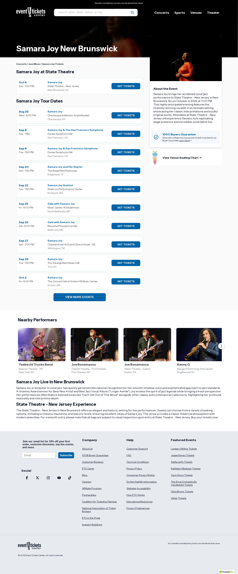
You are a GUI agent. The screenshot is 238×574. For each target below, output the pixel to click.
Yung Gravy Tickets (182, 475)
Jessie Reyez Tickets (182, 455)
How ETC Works (135, 495)
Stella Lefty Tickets (181, 462)
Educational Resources (139, 501)
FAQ (128, 455)
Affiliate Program (92, 488)
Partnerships (89, 495)
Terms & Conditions (137, 462)
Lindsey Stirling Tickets (184, 448)
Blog (84, 475)
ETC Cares (88, 468)
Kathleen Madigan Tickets (185, 468)
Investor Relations (92, 524)
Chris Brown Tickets (182, 491)
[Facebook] (26, 478)
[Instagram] (48, 478)
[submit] (132, 12)
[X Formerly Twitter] (37, 478)
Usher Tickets (178, 498)
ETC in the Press (91, 518)
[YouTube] (59, 478)
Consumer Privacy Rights (140, 475)
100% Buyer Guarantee (95, 455)
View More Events (79, 297)
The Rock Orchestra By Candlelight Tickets (184, 483)
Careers (86, 481)
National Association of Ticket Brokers (99, 510)
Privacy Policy (134, 468)
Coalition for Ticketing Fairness (99, 501)
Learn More (184, 140)
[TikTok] (69, 478)
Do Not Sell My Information (141, 481)
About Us (87, 448)
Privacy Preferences (137, 508)
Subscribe (66, 455)
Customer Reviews (92, 462)
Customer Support (137, 448)
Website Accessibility (138, 488)
